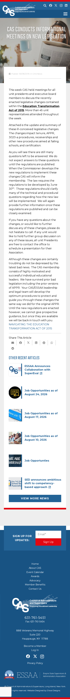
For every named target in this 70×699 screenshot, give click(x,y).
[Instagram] (61, 5)
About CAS (35, 568)
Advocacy (35, 580)
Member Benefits (35, 584)
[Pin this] (44, 342)
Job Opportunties (37, 460)
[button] (45, 6)
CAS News (37, 74)
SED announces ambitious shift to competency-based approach (43, 483)
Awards (35, 576)
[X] (55, 5)
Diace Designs (53, 690)
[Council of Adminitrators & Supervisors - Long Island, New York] (19, 9)
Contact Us (35, 588)
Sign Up (48, 542)
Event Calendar (35, 572)
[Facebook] (50, 5)
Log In (35, 650)
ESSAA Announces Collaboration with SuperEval (37, 370)
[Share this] (20, 342)
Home (35, 563)
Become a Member (35, 646)
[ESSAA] (35, 674)
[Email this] (13, 342)
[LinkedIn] (66, 5)
